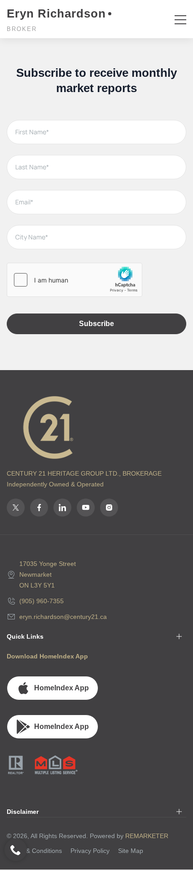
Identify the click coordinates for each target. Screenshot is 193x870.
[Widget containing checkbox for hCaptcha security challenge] (74, 280)
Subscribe (96, 323)
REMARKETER (146, 835)
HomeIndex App (61, 688)
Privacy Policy (90, 850)
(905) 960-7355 (41, 601)
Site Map (130, 850)
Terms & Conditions (34, 850)
